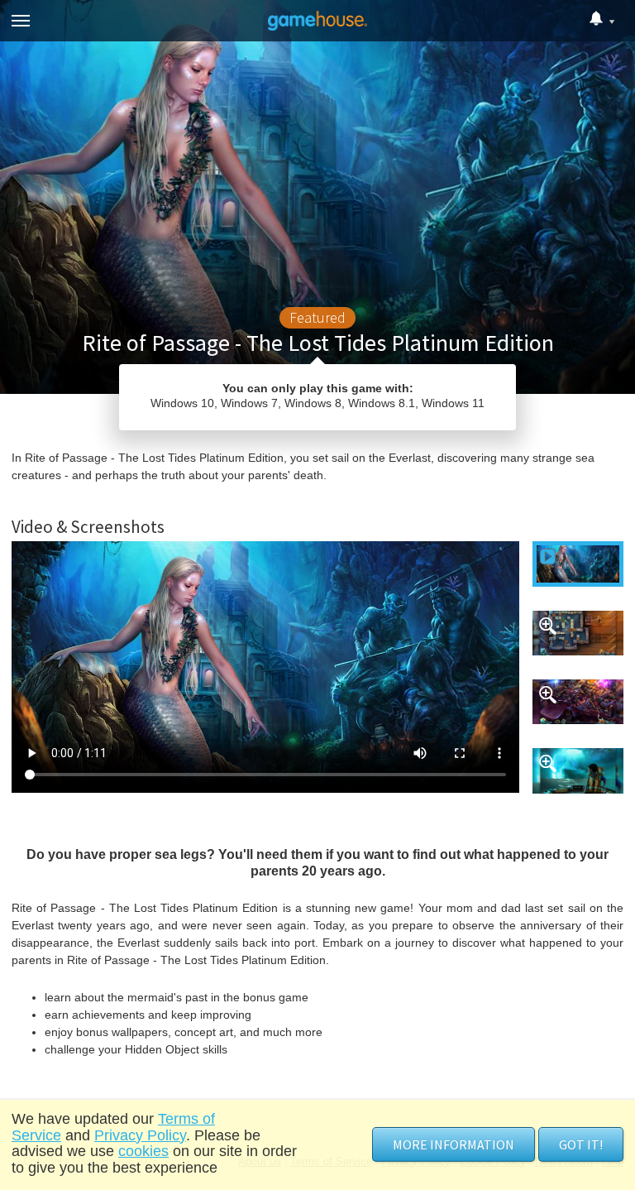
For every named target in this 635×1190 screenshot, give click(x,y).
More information (453, 1144)
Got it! (581, 1144)
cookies (143, 1151)
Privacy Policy (140, 1135)
